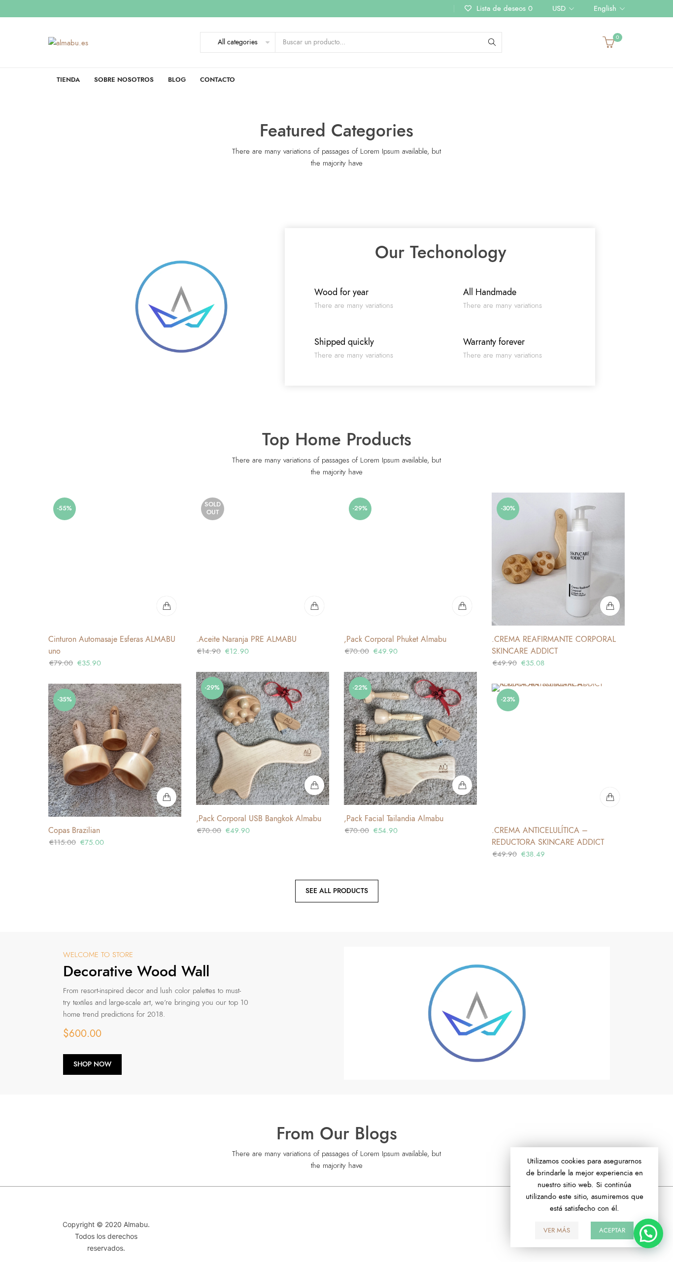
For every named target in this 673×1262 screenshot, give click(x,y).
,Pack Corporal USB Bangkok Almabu (258, 818)
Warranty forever (494, 341)
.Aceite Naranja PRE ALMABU (246, 639)
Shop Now (92, 1064)
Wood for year (341, 292)
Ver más (556, 1230)
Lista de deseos (503, 8)
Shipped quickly (344, 341)
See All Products (336, 891)
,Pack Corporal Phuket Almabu (395, 639)
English (605, 8)
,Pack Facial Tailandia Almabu (393, 818)
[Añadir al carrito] (166, 606)
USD (559, 8)
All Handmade (489, 292)
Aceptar (612, 1230)
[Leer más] (314, 606)
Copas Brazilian (74, 830)
